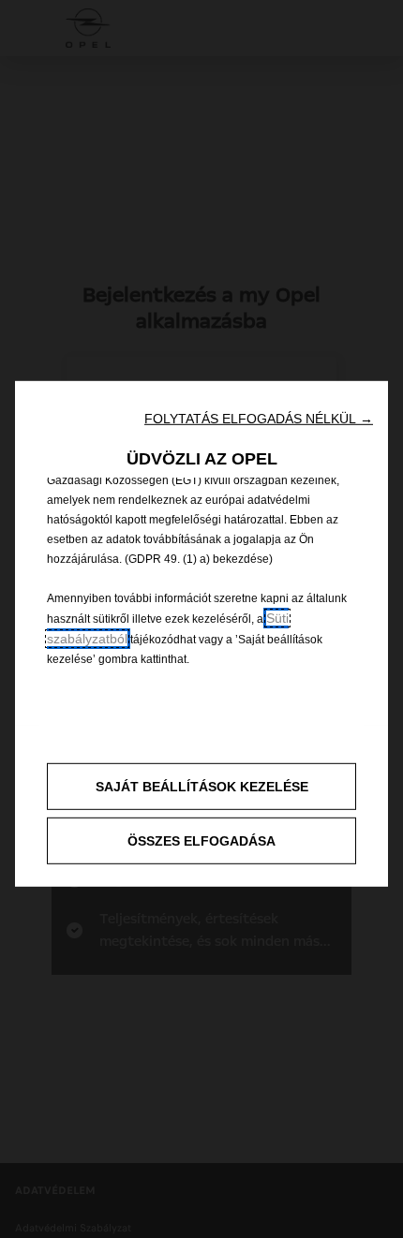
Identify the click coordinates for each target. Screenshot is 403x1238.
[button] (258, 418)
